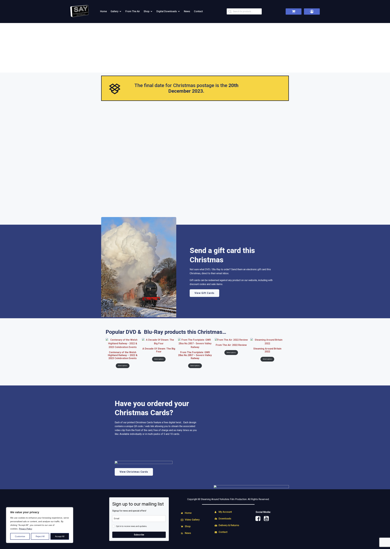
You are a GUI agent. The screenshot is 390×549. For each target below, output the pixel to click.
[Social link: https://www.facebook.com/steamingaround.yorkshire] (259, 519)
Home (103, 11)
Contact (198, 11)
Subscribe (139, 534)
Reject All (40, 536)
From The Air (132, 11)
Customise (20, 536)
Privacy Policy (25, 529)
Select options (122, 365)
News (187, 11)
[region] (39, 525)
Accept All (59, 536)
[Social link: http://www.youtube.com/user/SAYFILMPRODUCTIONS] (267, 519)
